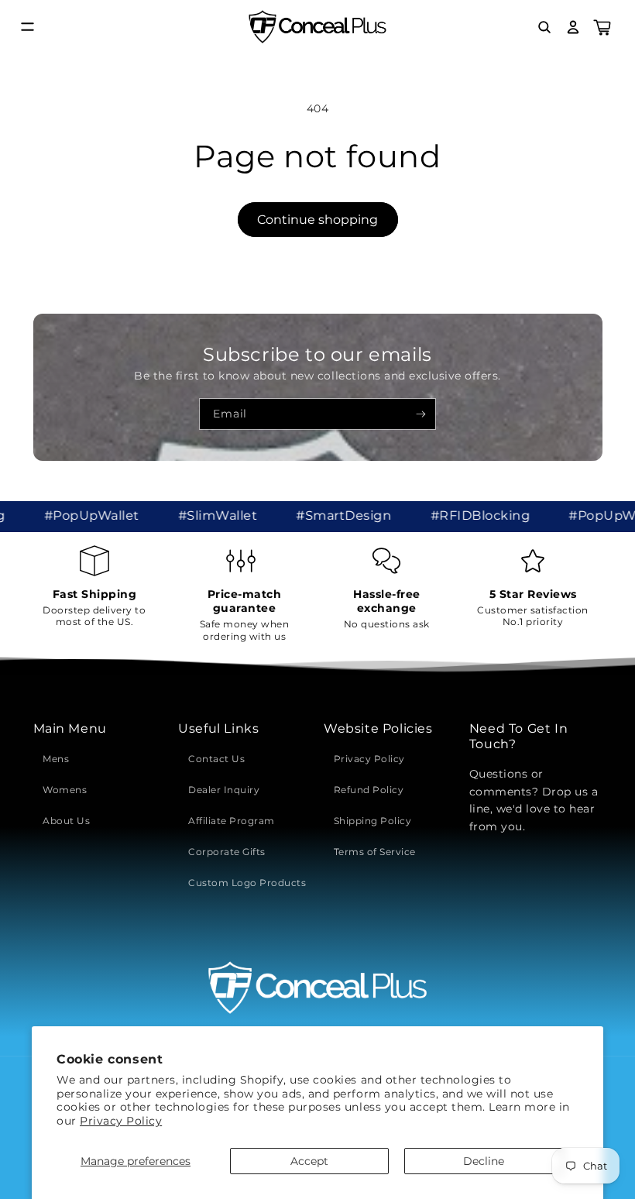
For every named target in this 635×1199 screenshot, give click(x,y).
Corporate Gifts (227, 851)
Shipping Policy (373, 820)
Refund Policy (369, 789)
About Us (66, 820)
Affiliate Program (231, 820)
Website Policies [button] (378, 728)
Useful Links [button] (218, 728)
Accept (309, 1161)
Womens (65, 789)
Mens (56, 758)
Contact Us (216, 758)
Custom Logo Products (247, 882)
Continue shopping (317, 219)
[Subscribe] (421, 413)
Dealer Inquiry (223, 789)
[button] (27, 26)
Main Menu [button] (70, 728)
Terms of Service (375, 851)
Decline (483, 1161)
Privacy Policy (121, 1121)
